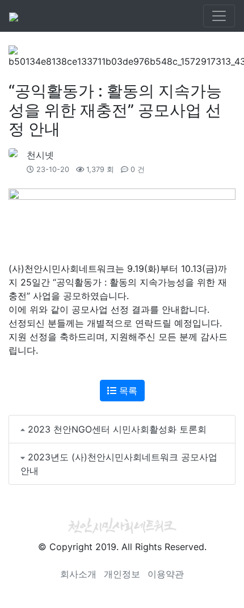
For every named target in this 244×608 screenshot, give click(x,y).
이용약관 (166, 574)
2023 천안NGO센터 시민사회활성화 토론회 (117, 429)
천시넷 (40, 155)
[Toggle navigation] (219, 16)
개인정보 (122, 574)
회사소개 (78, 574)
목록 (126, 390)
